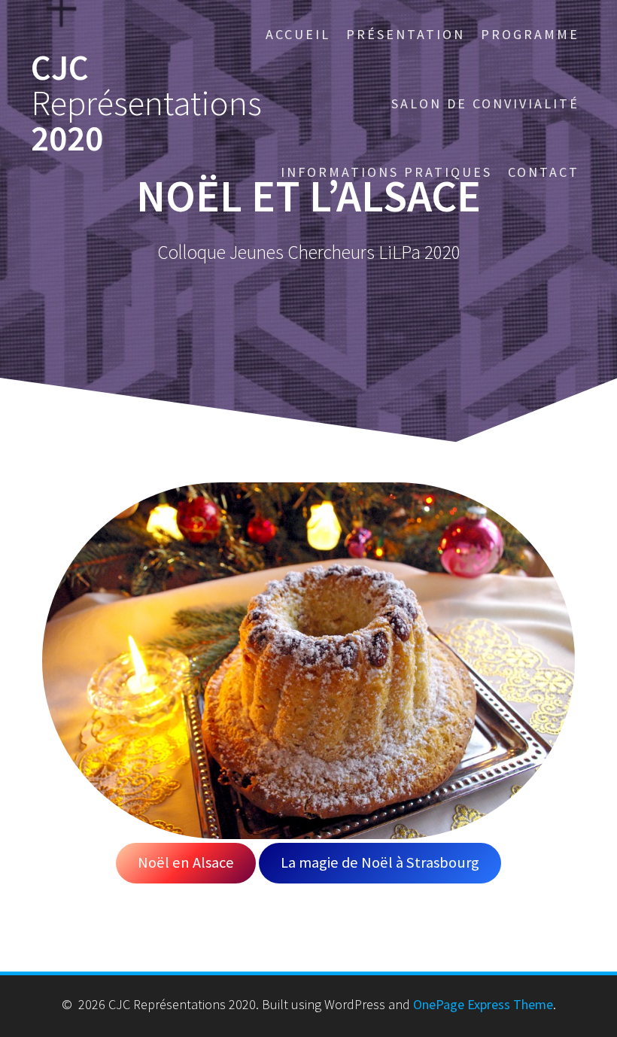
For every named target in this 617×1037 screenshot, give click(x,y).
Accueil (298, 34)
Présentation (405, 34)
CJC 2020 (146, 103)
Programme (530, 34)
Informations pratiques (386, 172)
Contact (543, 172)
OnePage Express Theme (483, 1004)
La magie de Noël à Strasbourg (380, 862)
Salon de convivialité (485, 103)
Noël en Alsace (186, 862)
